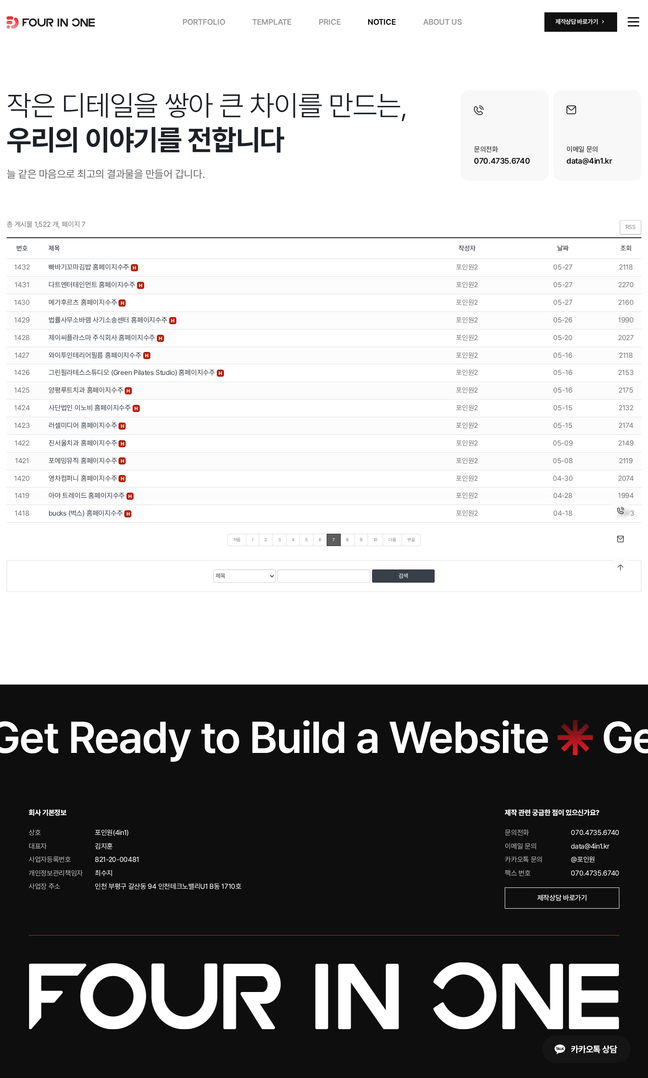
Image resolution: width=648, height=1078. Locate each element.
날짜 (563, 248)
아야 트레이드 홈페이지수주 (87, 495)
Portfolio (203, 21)
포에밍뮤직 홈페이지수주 (83, 461)
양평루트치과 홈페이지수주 (86, 390)
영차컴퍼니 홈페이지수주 (83, 478)
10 (375, 539)
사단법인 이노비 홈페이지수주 (90, 408)
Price (330, 21)
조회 (626, 248)
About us (442, 21)
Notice (382, 21)
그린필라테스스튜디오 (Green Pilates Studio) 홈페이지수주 (132, 372)
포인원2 (467, 267)
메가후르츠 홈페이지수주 (83, 302)
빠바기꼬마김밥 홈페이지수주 (89, 267)
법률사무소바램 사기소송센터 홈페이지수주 (108, 320)
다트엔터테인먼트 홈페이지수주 (92, 285)
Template (271, 21)
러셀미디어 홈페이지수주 (83, 425)
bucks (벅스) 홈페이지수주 (86, 513)
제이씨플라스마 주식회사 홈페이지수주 (102, 337)
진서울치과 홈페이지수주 (83, 443)
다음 (392, 539)
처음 (237, 539)
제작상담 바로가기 (562, 898)
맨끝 (411, 539)
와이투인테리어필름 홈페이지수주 (95, 355)
